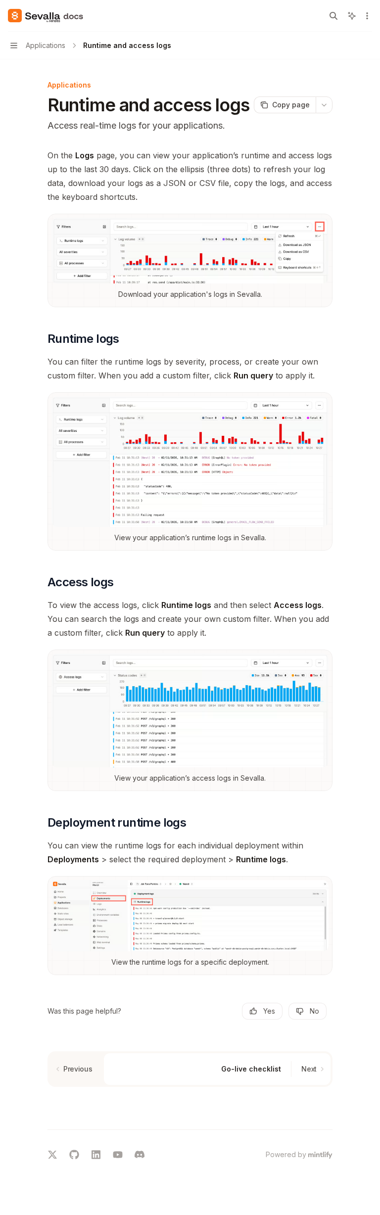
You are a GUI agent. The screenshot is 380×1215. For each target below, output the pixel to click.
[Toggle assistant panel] (351, 15)
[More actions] (367, 16)
